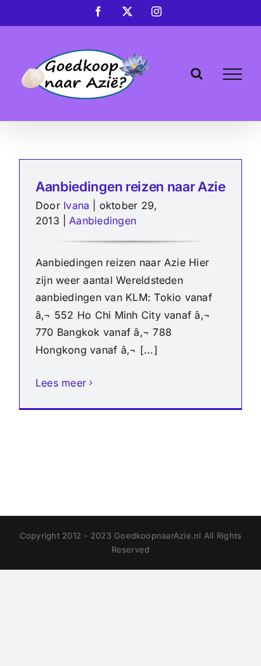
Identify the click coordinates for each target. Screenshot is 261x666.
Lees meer (60, 382)
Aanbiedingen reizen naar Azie (130, 187)
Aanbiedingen (102, 220)
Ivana (76, 205)
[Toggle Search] (197, 73)
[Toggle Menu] (232, 74)
